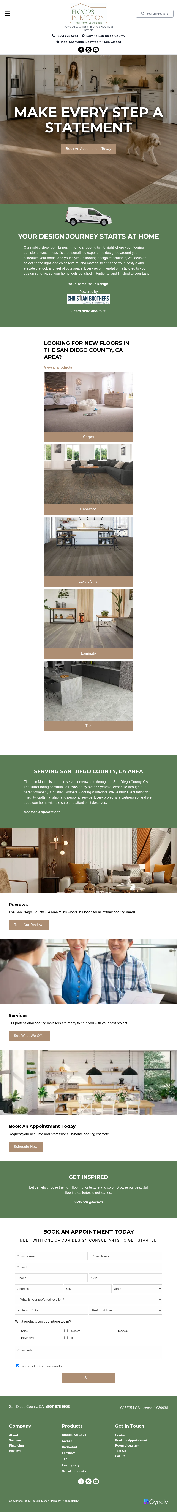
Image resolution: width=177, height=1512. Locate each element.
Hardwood (75, 1331)
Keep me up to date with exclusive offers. (42, 1366)
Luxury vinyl (27, 1338)
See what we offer (29, 1036)
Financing (16, 1445)
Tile (71, 1338)
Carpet (24, 1331)
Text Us (120, 1450)
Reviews (15, 1450)
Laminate (123, 1331)
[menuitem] (88, 1434)
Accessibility (71, 1500)
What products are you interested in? (43, 1321)
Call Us (120, 1456)
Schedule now (26, 1146)
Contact (121, 1435)
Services (15, 1440)
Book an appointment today (88, 149)
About (13, 1435)
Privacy (56, 1500)
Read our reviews (29, 925)
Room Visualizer (127, 1445)
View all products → (60, 367)
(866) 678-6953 (67, 35)
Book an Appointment (131, 1440)
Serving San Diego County (105, 35)
